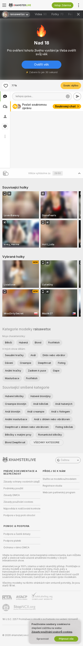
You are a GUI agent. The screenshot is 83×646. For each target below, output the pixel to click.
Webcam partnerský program (59, 492)
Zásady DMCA (11, 495)
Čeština (65, 460)
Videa (41, 14)
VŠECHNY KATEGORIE (46, 442)
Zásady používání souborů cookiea (51, 631)
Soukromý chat (65, 106)
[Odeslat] (77, 96)
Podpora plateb (12, 540)
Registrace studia (52, 485)
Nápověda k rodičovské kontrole (21, 508)
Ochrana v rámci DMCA (16, 547)
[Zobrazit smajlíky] (67, 96)
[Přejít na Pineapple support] (6, 607)
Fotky (57, 14)
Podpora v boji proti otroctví (19, 515)
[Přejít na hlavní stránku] (25, 5)
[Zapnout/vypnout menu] (4, 5)
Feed (71, 14)
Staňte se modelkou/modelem (59, 479)
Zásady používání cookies (18, 502)
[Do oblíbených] (6, 85)
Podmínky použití (13, 488)
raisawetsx (42, 329)
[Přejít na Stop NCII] (25, 607)
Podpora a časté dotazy (16, 534)
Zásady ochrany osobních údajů (21, 481)
